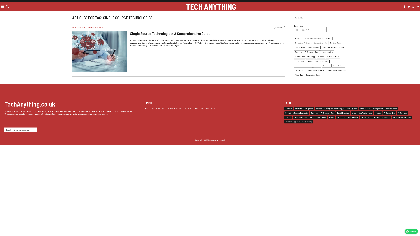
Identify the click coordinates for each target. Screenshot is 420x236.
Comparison (300, 47)
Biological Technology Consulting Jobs (311, 43)
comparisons (313, 47)
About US (156, 108)
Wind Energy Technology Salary (308, 75)
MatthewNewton (95, 27)
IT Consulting (333, 57)
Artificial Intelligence (313, 38)
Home (147, 108)
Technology (279, 27)
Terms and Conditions (193, 108)
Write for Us (210, 108)
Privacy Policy (174, 108)
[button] (7, 6)
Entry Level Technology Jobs (306, 52)
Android (298, 38)
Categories (298, 26)
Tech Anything (211, 6)
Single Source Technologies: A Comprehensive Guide (170, 33)
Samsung (326, 66)
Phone (317, 66)
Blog (164, 108)
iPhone (321, 57)
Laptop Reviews (321, 61)
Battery (328, 38)
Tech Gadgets (338, 66)
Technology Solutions (336, 70)
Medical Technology (303, 66)
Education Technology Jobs (333, 47)
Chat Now (413, 231)
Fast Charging (327, 52)
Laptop (309, 61)
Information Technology (305, 57)
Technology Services (316, 70)
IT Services (299, 61)
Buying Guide (335, 43)
